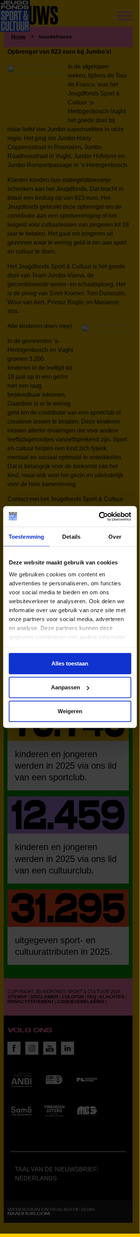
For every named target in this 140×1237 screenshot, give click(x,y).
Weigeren (70, 711)
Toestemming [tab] (26, 536)
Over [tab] (114, 536)
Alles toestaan (69, 663)
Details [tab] (71, 536)
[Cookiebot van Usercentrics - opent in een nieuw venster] (99, 516)
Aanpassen (65, 687)
